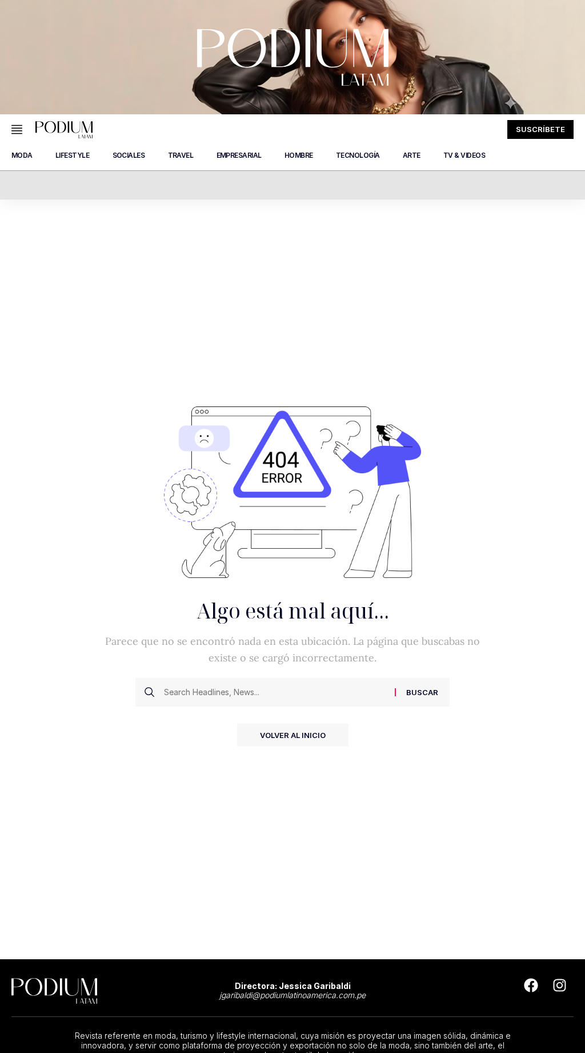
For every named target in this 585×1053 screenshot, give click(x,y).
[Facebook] (530, 985)
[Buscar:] (275, 692)
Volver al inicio (293, 735)
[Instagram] (559, 985)
